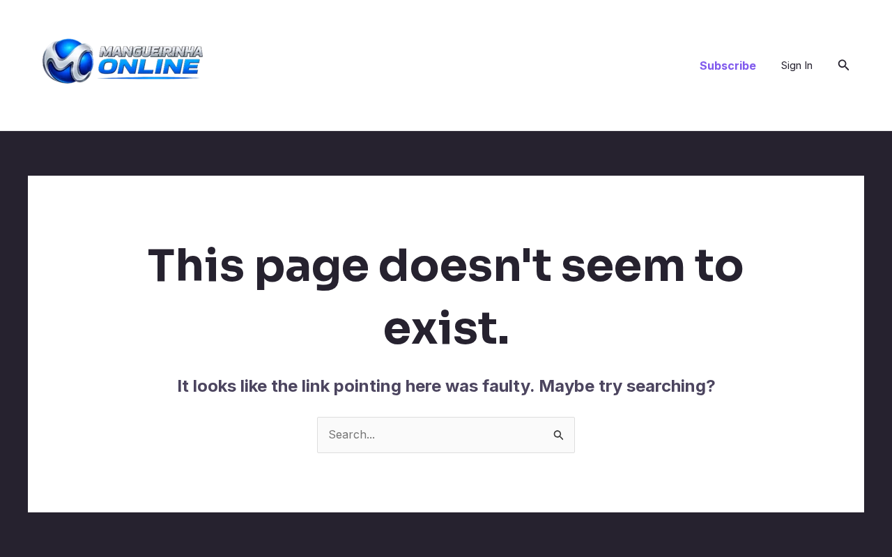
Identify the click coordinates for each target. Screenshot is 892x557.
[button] (728, 65)
